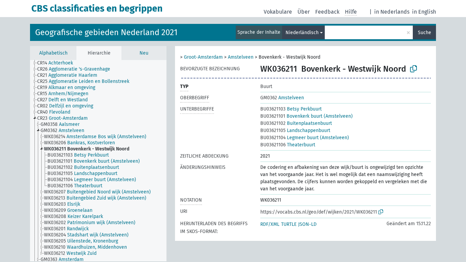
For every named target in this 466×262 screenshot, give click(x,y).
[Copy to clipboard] (413, 69)
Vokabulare (278, 12)
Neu (144, 53)
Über (303, 12)
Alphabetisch (53, 53)
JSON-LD (307, 224)
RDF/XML (269, 224)
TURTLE (288, 224)
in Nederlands (391, 12)
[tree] (98, 160)
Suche (424, 32)
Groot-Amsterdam (203, 57)
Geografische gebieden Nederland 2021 (106, 32)
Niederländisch (302, 32)
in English (424, 12)
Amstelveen (240, 57)
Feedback (327, 12)
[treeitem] (58, 63)
